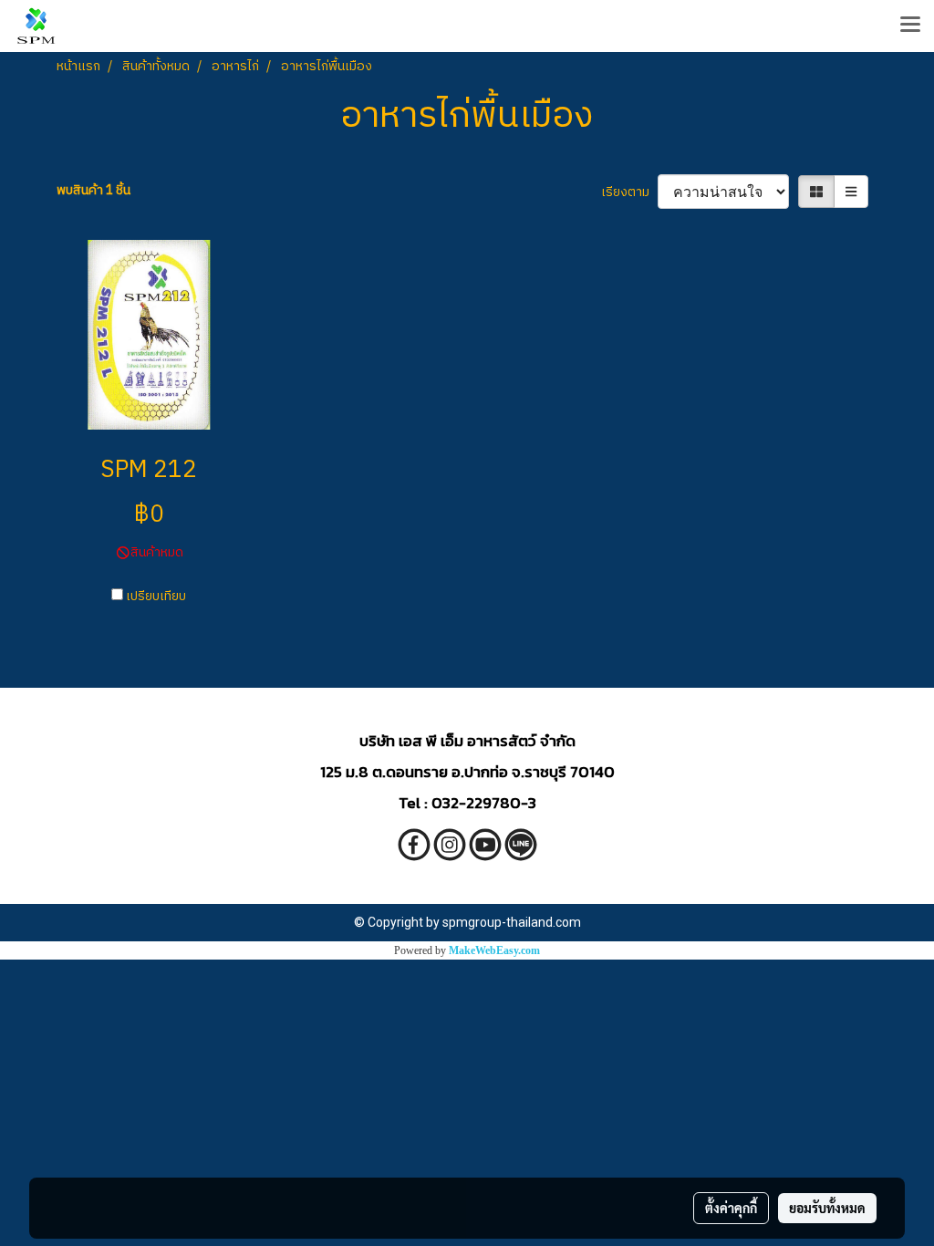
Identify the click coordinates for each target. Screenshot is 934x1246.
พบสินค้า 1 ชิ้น (93, 190)
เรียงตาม (629, 192)
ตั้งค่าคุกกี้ (731, 1207)
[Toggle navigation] (910, 25)
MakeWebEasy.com (494, 950)
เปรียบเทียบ (156, 596)
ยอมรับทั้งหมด (827, 1207)
